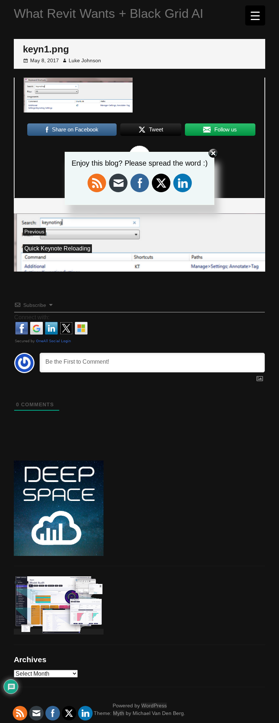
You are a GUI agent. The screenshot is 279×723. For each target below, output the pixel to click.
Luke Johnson (85, 60)
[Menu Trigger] (255, 15)
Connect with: (31, 317)
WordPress (154, 705)
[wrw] (59, 632)
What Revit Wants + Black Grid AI (108, 13)
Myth (118, 713)
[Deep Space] (59, 553)
